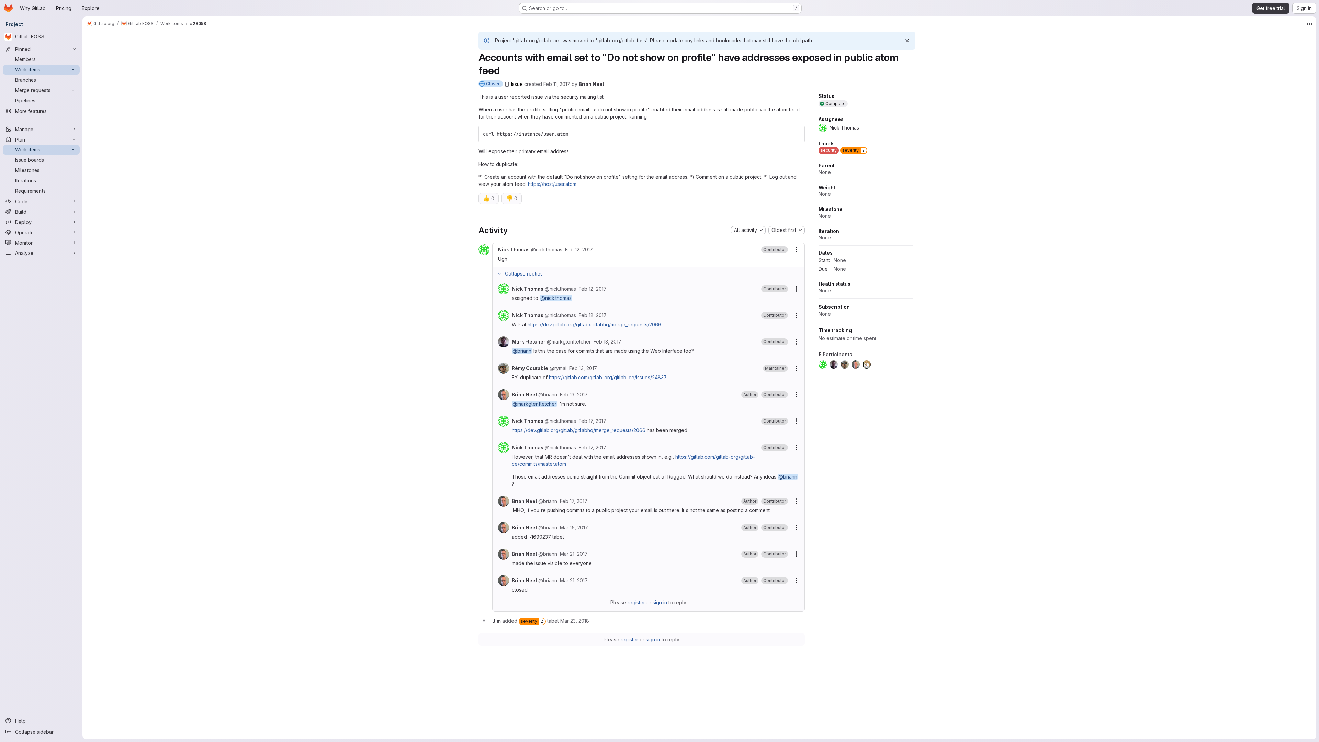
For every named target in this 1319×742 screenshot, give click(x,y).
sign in (660, 602)
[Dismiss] (907, 40)
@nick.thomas (556, 298)
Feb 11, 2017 (556, 84)
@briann (521, 351)
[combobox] (748, 230)
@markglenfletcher (534, 404)
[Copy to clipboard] (796, 133)
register (636, 602)
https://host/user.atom (552, 184)
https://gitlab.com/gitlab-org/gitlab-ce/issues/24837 (607, 377)
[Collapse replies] (499, 274)
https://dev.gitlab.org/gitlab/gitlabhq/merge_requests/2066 (594, 324)
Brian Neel (591, 84)
